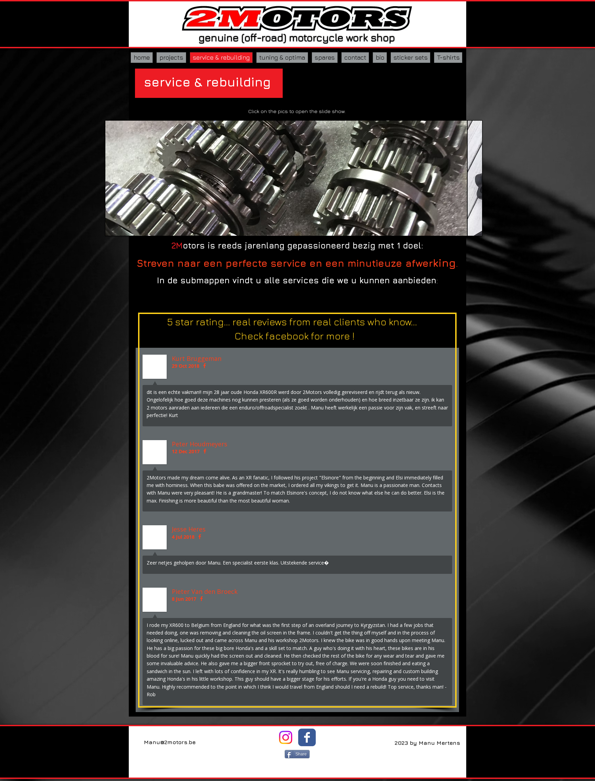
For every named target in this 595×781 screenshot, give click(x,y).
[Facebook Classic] (307, 737)
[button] (293, 178)
